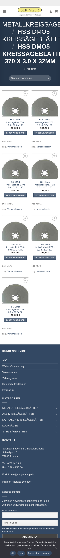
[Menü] (4, 11)
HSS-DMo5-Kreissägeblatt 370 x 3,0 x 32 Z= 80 (15, 309)
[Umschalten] (56, 408)
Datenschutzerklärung (14, 384)
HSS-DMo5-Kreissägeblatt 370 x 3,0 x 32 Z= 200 (15, 247)
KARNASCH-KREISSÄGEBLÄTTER (22, 420)
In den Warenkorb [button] (15, 133)
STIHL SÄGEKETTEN (14, 431)
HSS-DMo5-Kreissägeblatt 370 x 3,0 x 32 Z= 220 (45, 247)
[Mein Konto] (50, 11)
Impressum (8, 390)
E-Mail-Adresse (9, 510)
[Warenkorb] (56, 11)
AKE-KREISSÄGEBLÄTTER (18, 414)
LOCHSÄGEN (10, 425)
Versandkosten (14, 146)
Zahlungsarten (10, 378)
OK (12, 553)
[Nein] (56, 549)
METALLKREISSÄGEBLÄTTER (20, 408)
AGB (5, 360)
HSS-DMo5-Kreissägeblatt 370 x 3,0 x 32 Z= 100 (15, 122)
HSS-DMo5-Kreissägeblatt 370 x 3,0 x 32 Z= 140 (15, 185)
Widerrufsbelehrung (13, 366)
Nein (21, 553)
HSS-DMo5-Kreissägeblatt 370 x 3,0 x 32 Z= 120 (45, 122)
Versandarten (9, 372)
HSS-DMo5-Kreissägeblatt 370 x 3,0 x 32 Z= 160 (45, 185)
